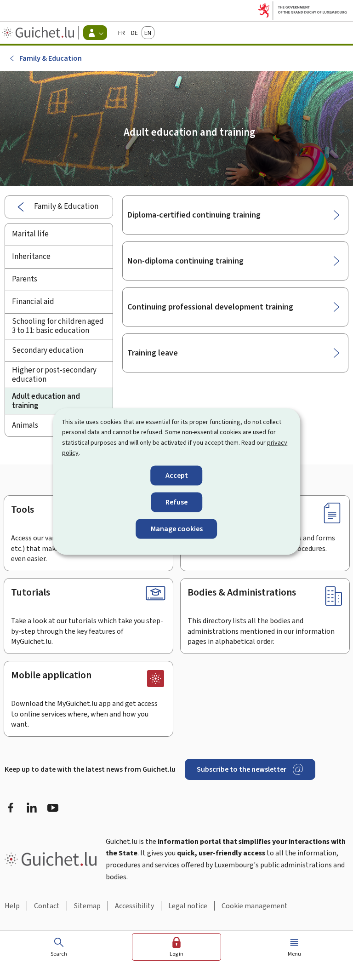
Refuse (176, 502)
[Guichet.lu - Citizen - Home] (39, 32)
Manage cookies (177, 528)
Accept (176, 475)
